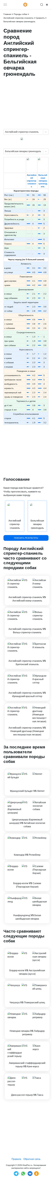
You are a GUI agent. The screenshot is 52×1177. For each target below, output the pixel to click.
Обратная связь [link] (31, 1159)
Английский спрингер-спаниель (31, 181)
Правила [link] (16, 1159)
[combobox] (5, 132)
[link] (27, 590)
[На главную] (25, 4)
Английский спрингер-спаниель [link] (18, 18)
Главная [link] (7, 14)
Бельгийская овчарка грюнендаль (42, 181)
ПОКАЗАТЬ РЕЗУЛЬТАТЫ (26, 538)
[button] (27, 590)
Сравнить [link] (40, 18)
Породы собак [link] (20, 14)
